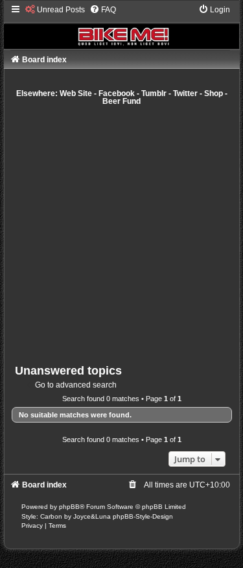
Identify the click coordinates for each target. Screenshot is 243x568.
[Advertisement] (121, 234)
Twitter (185, 93)
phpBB (69, 506)
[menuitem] (55, 9)
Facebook (116, 93)
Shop (213, 93)
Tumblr (154, 93)
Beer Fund (121, 101)
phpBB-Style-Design (143, 516)
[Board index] (122, 26)
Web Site (76, 93)
